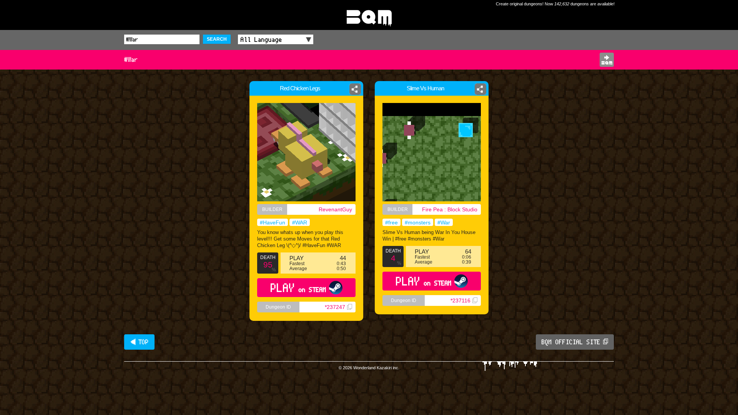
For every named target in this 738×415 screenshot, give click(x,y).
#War (443, 222)
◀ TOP (139, 342)
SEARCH (217, 39)
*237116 (460, 300)
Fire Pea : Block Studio (449, 209)
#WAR (299, 222)
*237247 (335, 307)
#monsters (417, 222)
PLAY (298, 287)
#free (391, 222)
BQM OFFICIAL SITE (571, 342)
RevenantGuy (335, 209)
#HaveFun (272, 222)
